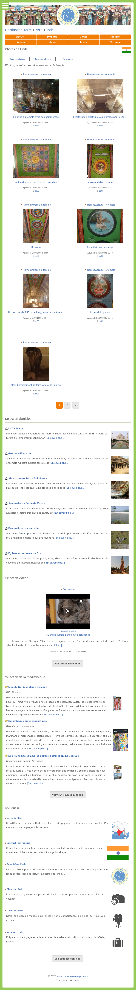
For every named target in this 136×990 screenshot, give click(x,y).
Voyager (115, 42)
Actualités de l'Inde (16, 864)
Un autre (36, 247)
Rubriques (68, 59)
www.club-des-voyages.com (72, 976)
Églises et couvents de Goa (25, 553)
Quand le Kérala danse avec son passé (68, 634)
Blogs (52, 42)
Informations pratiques (18, 842)
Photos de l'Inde (15, 889)
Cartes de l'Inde (14, 818)
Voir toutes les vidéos (67, 663)
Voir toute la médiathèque (67, 794)
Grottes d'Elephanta (20, 453)
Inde (50, 30)
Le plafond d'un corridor (100, 182)
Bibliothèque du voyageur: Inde (27, 720)
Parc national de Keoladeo (24, 528)
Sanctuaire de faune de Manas (26, 503)
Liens (83, 42)
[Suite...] (57, 645)
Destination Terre (18, 30)
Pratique (52, 36)
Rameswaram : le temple (37, 74)
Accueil (20, 36)
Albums (115, 36)
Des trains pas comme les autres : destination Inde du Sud (43, 755)
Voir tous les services (67, 958)
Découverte (69, 589)
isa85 (37, 126)
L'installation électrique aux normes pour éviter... (100, 116)
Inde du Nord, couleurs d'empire (27, 686)
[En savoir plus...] (55, 437)
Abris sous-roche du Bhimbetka (27, 478)
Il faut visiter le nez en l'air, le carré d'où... (36, 182)
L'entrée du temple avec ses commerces (36, 116)
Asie (39, 30)
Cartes (83, 36)
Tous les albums (17, 59)
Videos (20, 42)
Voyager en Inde (15, 932)
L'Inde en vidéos (15, 910)
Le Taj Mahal (16, 428)
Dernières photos (43, 59)
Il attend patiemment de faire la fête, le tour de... (36, 384)
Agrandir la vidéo (68, 631)
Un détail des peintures (100, 247)
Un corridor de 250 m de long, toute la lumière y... (36, 312)
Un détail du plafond (100, 312)
